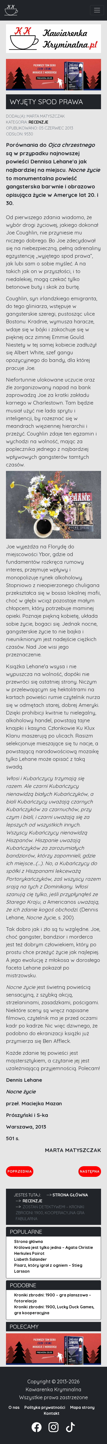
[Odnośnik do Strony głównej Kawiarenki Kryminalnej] (11, 9)
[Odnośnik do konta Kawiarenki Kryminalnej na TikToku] (67, 1426)
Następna (90, 1171)
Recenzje (38, 122)
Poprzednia (20, 1171)
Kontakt (51, 1413)
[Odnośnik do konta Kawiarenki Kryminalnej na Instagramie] (51, 1426)
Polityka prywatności (44, 1407)
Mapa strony (82, 1407)
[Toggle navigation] (97, 10)
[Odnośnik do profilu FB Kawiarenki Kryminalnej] (37, 1426)
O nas (13, 1407)
